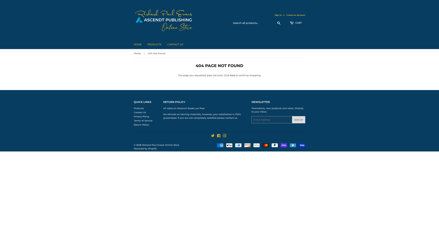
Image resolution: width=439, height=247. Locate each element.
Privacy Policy (141, 116)
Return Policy (141, 124)
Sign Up (298, 120)
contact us (231, 117)
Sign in (278, 15)
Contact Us (175, 44)
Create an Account (295, 15)
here (232, 75)
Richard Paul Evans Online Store (160, 145)
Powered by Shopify (145, 148)
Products (154, 44)
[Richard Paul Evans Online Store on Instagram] (224, 136)
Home (137, 44)
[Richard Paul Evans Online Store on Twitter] (213, 136)
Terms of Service (143, 120)
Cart (298, 22)
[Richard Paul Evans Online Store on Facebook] (219, 136)
